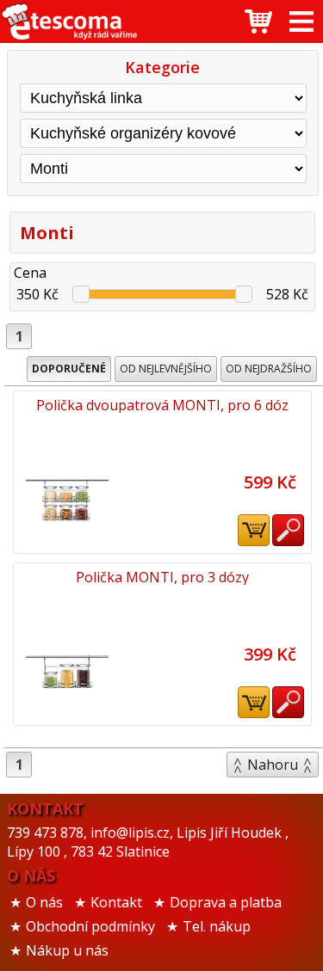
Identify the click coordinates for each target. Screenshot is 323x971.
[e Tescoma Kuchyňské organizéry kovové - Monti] (69, 21)
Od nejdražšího (269, 368)
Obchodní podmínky (90, 926)
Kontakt (116, 902)
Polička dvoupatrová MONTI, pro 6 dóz (162, 405)
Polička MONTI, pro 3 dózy (162, 577)
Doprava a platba (226, 902)
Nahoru (272, 764)
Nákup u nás (67, 950)
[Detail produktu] (288, 530)
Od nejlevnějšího (166, 368)
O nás (44, 902)
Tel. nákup (217, 926)
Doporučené (69, 368)
